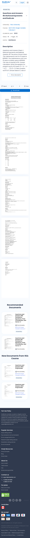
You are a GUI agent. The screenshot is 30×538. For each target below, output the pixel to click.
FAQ (2, 468)
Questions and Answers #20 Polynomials (19, 366)
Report (5, 86)
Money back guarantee (7, 470)
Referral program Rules (18, 532)
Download (16, 90)
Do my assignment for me (7, 437)
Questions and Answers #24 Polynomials (19, 386)
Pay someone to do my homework (10, 435)
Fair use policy (21, 530)
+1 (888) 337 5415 (7, 481)
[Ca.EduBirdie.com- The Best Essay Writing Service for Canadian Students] (3, 508)
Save (27, 86)
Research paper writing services (9, 439)
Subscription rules (5, 532)
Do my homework (5, 444)
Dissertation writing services (8, 442)
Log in (22, 2)
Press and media (5, 487)
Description (8, 46)
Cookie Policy (20, 535)
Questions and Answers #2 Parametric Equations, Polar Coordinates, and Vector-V (20, 341)
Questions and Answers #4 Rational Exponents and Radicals (13, 15)
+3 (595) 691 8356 (7, 479)
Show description (16, 75)
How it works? (4, 463)
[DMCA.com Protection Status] (15, 495)
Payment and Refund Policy (8, 535)
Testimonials (4, 465)
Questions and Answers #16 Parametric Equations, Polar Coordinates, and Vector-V (20, 318)
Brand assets (4, 490)
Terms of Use (13, 530)
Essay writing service (6, 432)
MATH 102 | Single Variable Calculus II (17, 29)
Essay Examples (5, 451)
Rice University (15, 25)
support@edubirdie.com (7, 424)
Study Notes (4, 456)
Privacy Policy (4, 530)
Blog (2, 454)
